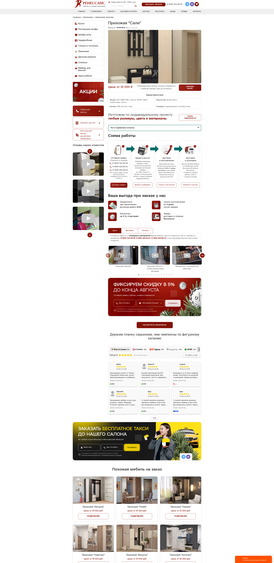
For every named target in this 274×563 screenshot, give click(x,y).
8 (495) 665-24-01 (174, 1)
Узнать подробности (190, 117)
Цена (114, 230)
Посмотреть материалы (154, 325)
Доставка (130, 230)
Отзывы (184, 11)
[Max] (192, 4)
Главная (81, 11)
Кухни (81, 24)
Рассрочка (159, 11)
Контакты (197, 11)
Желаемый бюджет (150, 303)
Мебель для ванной (84, 69)
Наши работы (85, 76)
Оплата (145, 230)
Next (90, 235)
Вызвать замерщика (143, 185)
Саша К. (183, 364)
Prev (90, 151)
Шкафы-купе (84, 35)
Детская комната (87, 57)
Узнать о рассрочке (167, 185)
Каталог (111, 11)
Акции (172, 11)
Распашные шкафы (88, 29)
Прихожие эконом (104, 17)
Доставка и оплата (129, 11)
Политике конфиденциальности (126, 311)
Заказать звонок (153, 4)
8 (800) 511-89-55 (174, 4)
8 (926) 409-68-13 (174, 7)
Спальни (82, 62)
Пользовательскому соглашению (147, 311)
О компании (96, 11)
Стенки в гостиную (88, 46)
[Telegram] (187, 4)
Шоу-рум (146, 11)
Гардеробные (85, 40)
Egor (181, 391)
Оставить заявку (119, 185)
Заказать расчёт (190, 87)
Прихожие (88, 17)
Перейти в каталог (190, 185)
